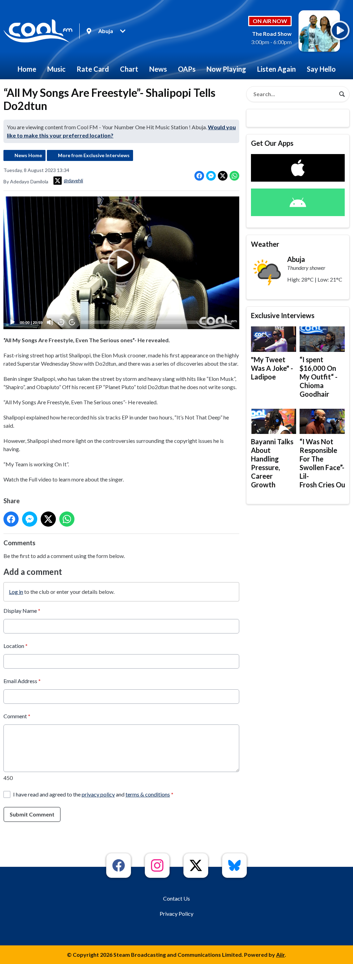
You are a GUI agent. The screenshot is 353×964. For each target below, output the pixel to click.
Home (27, 69)
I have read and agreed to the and (93, 794)
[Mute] (50, 322)
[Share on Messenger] (211, 176)
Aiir (280, 954)
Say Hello (321, 69)
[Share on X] (223, 176)
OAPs (186, 69)
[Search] (342, 94)
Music (56, 69)
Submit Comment (32, 814)
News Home (28, 155)
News (158, 69)
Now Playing (226, 69)
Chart (129, 69)
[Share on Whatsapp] (234, 176)
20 (61, 322)
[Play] (12, 322)
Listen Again (276, 69)
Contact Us (176, 898)
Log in (16, 591)
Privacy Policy (176, 913)
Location (15, 645)
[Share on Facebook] (199, 176)
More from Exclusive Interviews (94, 155)
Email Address (22, 681)
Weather (265, 244)
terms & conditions (147, 794)
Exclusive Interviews (282, 315)
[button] (121, 262)
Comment (16, 716)
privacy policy (98, 794)
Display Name (21, 610)
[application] (121, 262)
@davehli (73, 180)
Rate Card (93, 69)
